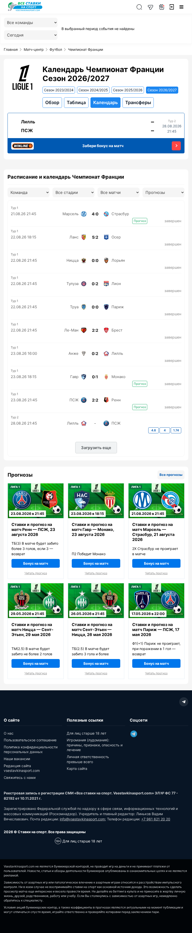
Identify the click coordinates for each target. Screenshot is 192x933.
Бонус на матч (35, 563)
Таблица (76, 102)
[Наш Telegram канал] (151, 7)
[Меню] (181, 7)
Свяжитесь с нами (20, 777)
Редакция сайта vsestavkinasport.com (22, 768)
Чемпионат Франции (85, 49)
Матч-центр (34, 49)
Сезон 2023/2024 (59, 90)
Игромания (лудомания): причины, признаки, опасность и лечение (94, 745)
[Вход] (171, 7)
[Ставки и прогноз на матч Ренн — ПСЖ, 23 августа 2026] (36, 510)
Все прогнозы (171, 475)
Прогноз (140, 221)
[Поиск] (139, 7)
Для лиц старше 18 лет (86, 733)
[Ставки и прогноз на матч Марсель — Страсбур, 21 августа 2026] (156, 512)
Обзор (52, 102)
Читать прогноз (35, 573)
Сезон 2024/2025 (93, 90)
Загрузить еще (96, 447)
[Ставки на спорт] (25, 11)
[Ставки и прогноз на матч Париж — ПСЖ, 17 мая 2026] (156, 610)
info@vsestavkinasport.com (82, 819)
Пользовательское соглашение (30, 740)
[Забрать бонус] (176, 145)
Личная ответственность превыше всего (88, 759)
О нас (9, 733)
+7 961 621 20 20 (155, 819)
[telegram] (183, 701)
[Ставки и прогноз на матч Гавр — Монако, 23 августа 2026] (96, 510)
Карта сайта (77, 768)
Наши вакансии (17, 759)
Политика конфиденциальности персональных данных (31, 749)
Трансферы (138, 102)
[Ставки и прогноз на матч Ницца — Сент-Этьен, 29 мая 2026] (36, 610)
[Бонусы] (162, 7)
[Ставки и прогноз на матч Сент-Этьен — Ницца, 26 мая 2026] (96, 610)
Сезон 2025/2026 (127, 90)
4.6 (153, 430)
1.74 (176, 430)
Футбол (56, 49)
